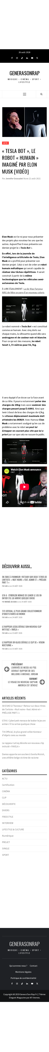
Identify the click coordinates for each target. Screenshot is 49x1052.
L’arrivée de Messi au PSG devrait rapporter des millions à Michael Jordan (24, 669)
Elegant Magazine (17, 997)
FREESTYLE (7, 816)
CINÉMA (6, 791)
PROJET (6, 842)
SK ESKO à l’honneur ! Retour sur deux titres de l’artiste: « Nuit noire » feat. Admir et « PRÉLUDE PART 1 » (24, 579)
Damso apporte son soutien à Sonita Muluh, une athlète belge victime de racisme (23, 756)
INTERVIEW (7, 823)
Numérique (7, 835)
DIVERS (5, 810)
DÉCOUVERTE (9, 804)
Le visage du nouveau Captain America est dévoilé (23, 682)
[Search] (41, 94)
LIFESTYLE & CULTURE (13, 829)
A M (6, 586)
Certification (8, 784)
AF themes (35, 997)
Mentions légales (23, 971)
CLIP (4, 797)
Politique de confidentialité (23, 978)
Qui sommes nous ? (18, 965)
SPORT (5, 854)
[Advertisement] (24, 24)
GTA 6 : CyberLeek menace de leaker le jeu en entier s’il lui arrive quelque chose (22, 597)
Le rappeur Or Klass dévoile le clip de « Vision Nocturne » (23, 644)
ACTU (5, 143)
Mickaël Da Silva (11, 602)
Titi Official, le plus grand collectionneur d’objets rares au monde (22, 612)
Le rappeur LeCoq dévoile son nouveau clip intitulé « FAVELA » (21, 628)
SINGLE (5, 848)
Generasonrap (25, 73)
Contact (33, 965)
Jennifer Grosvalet (14, 178)
